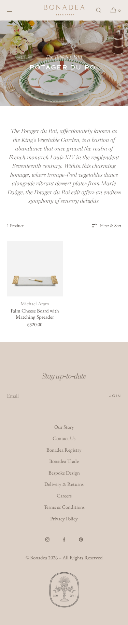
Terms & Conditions (64, 507)
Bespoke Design (64, 472)
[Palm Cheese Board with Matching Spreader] (35, 269)
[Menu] (15, 10)
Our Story (64, 427)
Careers (64, 495)
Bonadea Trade (64, 461)
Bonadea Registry (64, 450)
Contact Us (64, 438)
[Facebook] (64, 539)
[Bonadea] (64, 10)
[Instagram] (47, 539)
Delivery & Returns (64, 484)
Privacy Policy (64, 518)
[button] (98, 10)
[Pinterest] (80, 539)
